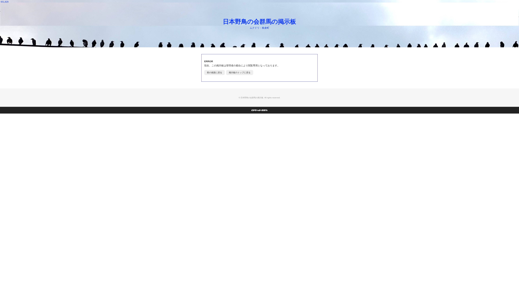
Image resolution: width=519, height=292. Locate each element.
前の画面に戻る (214, 72)
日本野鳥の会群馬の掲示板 (259, 21)
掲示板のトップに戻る (239, 72)
